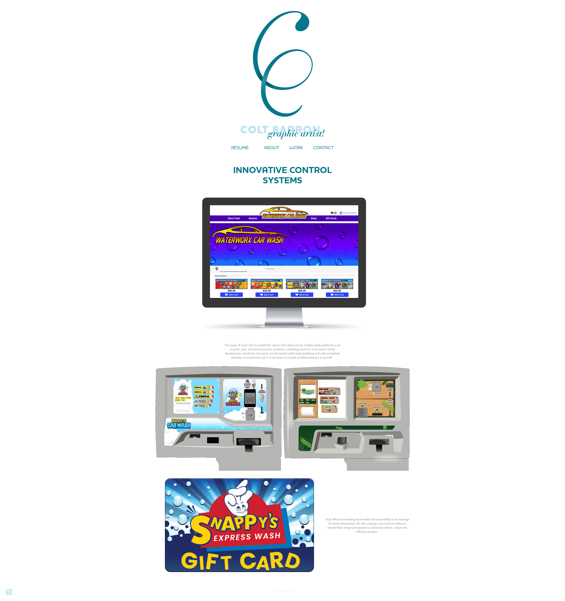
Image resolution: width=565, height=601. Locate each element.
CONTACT (323, 147)
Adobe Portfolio (287, 591)
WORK (296, 147)
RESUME (240, 147)
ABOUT (271, 147)
